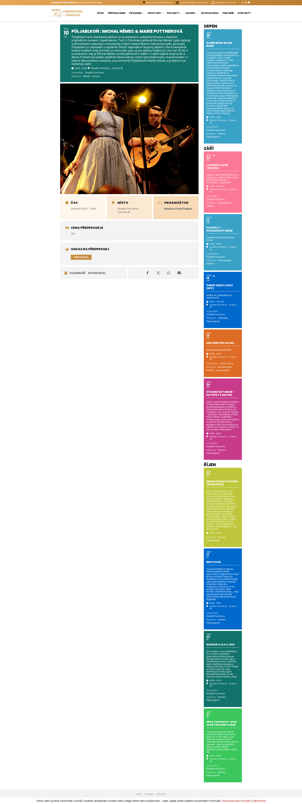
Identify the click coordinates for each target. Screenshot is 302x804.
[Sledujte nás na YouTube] (249, 2)
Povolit (246, 801)
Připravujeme (116, 13)
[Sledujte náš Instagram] (246, 2)
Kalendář (77, 273)
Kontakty (244, 13)
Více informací (231, 801)
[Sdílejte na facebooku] (147, 273)
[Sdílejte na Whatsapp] (168, 273)
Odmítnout (259, 801)
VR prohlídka (209, 13)
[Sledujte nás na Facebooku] (242, 2)
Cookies (149, 794)
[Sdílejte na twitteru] (158, 273)
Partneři (228, 13)
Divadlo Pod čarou (178, 209)
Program (135, 13)
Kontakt (161, 794)
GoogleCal (97, 273)
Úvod (100, 13)
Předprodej (81, 257)
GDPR (138, 794)
